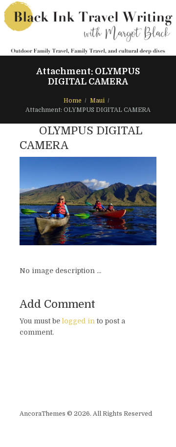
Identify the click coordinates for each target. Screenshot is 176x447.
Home (73, 100)
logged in (78, 321)
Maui (97, 100)
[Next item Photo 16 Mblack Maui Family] (122, 201)
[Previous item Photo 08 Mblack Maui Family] (54, 201)
